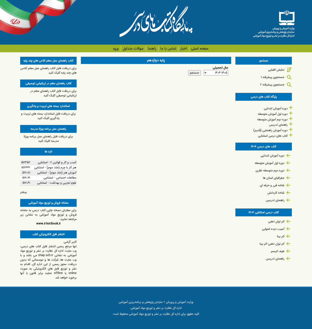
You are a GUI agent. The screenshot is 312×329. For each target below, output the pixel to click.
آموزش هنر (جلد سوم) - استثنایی (56, 172)
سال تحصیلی (220, 67)
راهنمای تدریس (278, 124)
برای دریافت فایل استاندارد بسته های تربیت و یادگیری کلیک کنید (48, 116)
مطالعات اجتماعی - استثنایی (60, 177)
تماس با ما (168, 48)
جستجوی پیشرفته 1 (272, 77)
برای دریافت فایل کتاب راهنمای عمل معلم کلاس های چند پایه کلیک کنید (48, 70)
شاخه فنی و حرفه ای (272, 185)
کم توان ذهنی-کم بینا (272, 243)
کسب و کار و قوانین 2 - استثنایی (57, 162)
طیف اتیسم (277, 251)
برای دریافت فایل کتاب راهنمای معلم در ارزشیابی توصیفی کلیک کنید (53, 93)
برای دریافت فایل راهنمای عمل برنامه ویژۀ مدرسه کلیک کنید (48, 138)
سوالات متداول (133, 48)
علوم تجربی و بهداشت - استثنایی (56, 182)
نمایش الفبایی (276, 69)
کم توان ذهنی (276, 221)
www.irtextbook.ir (48, 223)
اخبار (183, 48)
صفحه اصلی (199, 48)
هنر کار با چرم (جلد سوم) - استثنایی (55, 167)
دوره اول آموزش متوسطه (273, 114)
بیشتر (23, 192)
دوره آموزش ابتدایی (276, 108)
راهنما (152, 48)
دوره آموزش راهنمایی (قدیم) (270, 130)
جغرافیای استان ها (273, 178)
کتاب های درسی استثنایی (273, 135)
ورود (115, 48)
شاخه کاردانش (275, 192)
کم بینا (280, 236)
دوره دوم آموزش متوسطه (272, 119)
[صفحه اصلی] (274, 22)
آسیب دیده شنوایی (273, 229)
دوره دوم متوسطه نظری (270, 170)
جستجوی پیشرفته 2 (272, 84)
